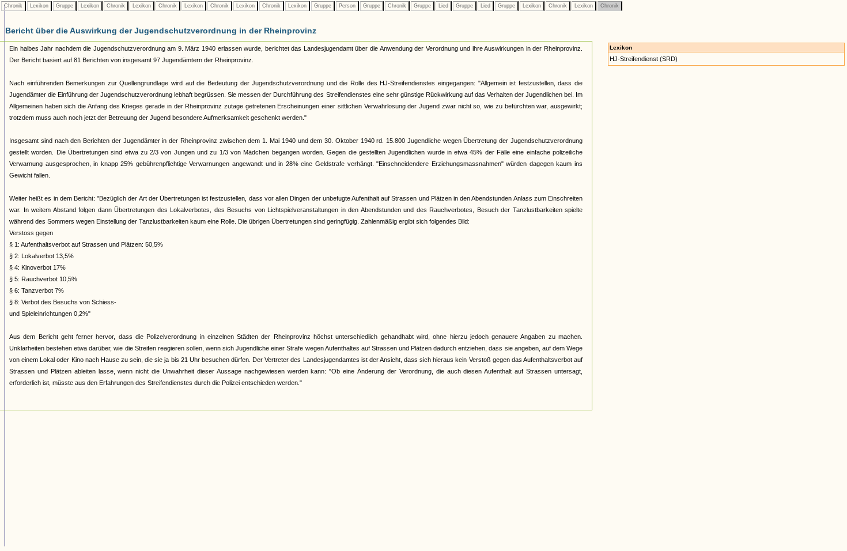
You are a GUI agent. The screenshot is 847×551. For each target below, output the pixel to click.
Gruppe (64, 6)
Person (347, 6)
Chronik (13, 6)
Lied (443, 6)
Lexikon (39, 6)
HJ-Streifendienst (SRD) (644, 58)
